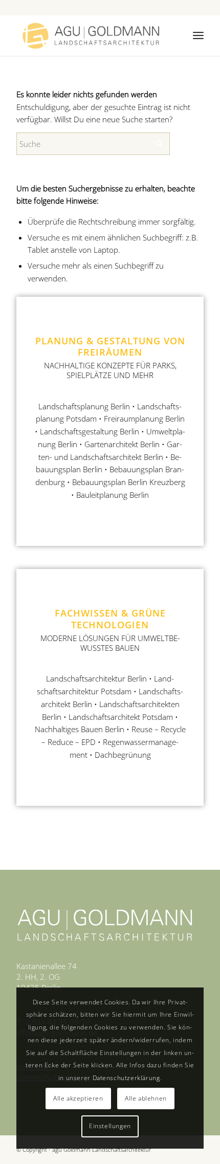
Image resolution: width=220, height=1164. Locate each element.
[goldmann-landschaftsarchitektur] (91, 35)
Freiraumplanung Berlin (144, 418)
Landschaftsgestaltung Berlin (89, 431)
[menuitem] (198, 35)
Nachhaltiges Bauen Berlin (79, 729)
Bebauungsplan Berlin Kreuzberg (128, 482)
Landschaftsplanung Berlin (84, 406)
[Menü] (198, 35)
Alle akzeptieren (78, 1098)
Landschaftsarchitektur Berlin (96, 678)
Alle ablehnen (146, 1098)
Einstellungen (110, 1126)
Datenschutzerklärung (126, 1077)
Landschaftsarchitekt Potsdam (121, 717)
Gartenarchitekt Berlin (122, 444)
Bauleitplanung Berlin (112, 495)
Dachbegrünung (123, 755)
